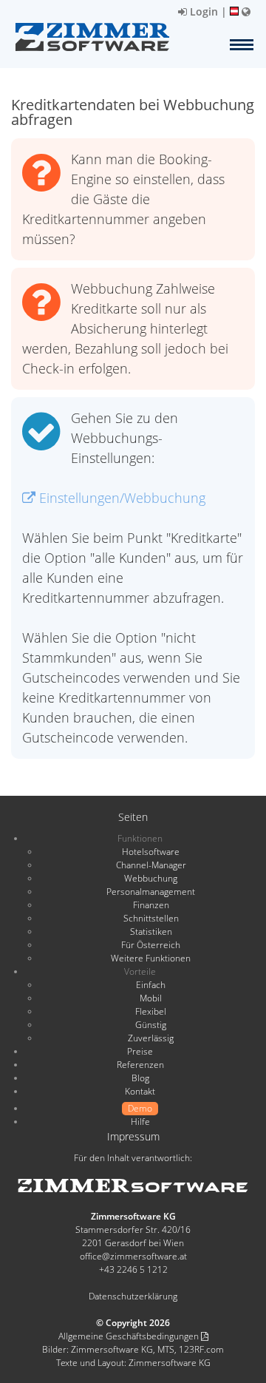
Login (202, 11)
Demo (140, 1108)
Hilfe (140, 1121)
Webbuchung (150, 878)
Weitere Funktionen (151, 958)
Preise (140, 1051)
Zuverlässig (151, 1038)
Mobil (151, 998)
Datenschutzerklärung (133, 1296)
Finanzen (151, 905)
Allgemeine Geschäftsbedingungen (129, 1336)
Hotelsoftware (151, 851)
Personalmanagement (150, 891)
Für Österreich (150, 945)
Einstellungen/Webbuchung (120, 498)
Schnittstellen (151, 918)
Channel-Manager (151, 865)
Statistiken (151, 931)
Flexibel (150, 1011)
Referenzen (140, 1064)
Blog (140, 1078)
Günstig (150, 1024)
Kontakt (140, 1091)
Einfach (151, 984)
